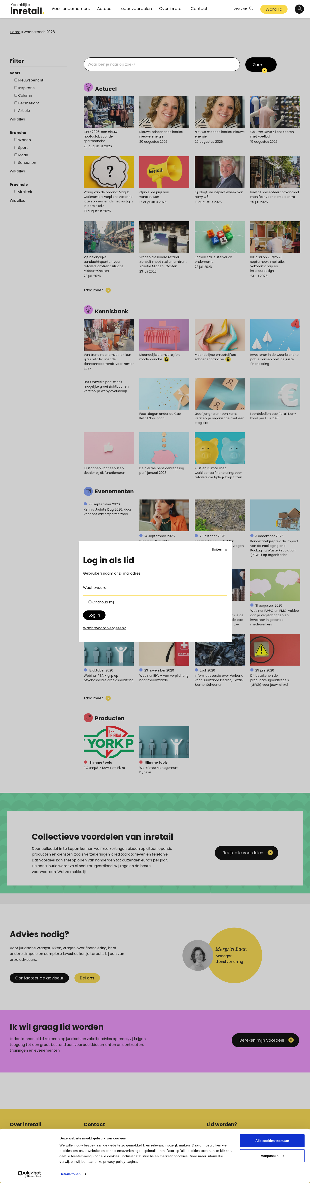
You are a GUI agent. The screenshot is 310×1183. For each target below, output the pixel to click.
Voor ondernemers (71, 8)
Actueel (104, 8)
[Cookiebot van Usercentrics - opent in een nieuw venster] (29, 1174)
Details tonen (70, 1174)
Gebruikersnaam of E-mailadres (111, 573)
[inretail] (27, 8)
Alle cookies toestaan (272, 1141)
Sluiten (217, 549)
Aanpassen (269, 1155)
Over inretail (171, 8)
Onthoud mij (103, 602)
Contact (199, 8)
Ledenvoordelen (136, 8)
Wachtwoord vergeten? (104, 628)
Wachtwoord (94, 587)
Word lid (274, 9)
